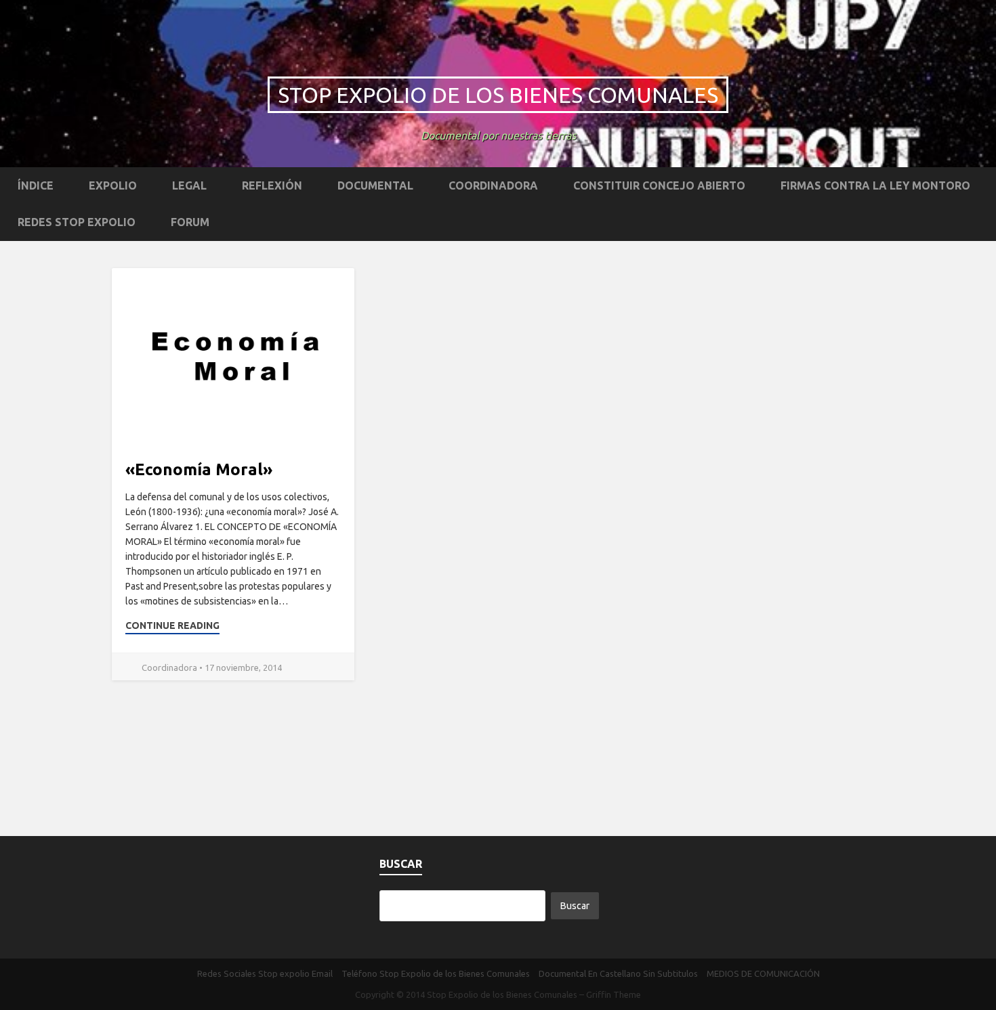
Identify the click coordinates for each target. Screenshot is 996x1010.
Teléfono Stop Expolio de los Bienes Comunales (435, 973)
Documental (375, 185)
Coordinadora (493, 185)
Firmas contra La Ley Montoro (875, 185)
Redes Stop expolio (77, 222)
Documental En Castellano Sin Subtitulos (618, 973)
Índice (36, 185)
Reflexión (272, 185)
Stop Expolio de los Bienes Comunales (498, 95)
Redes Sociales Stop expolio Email (265, 973)
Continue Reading (172, 625)
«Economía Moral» (198, 469)
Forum (190, 222)
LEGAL (189, 185)
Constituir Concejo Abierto (659, 185)
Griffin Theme (613, 994)
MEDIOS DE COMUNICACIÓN (763, 973)
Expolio (113, 185)
